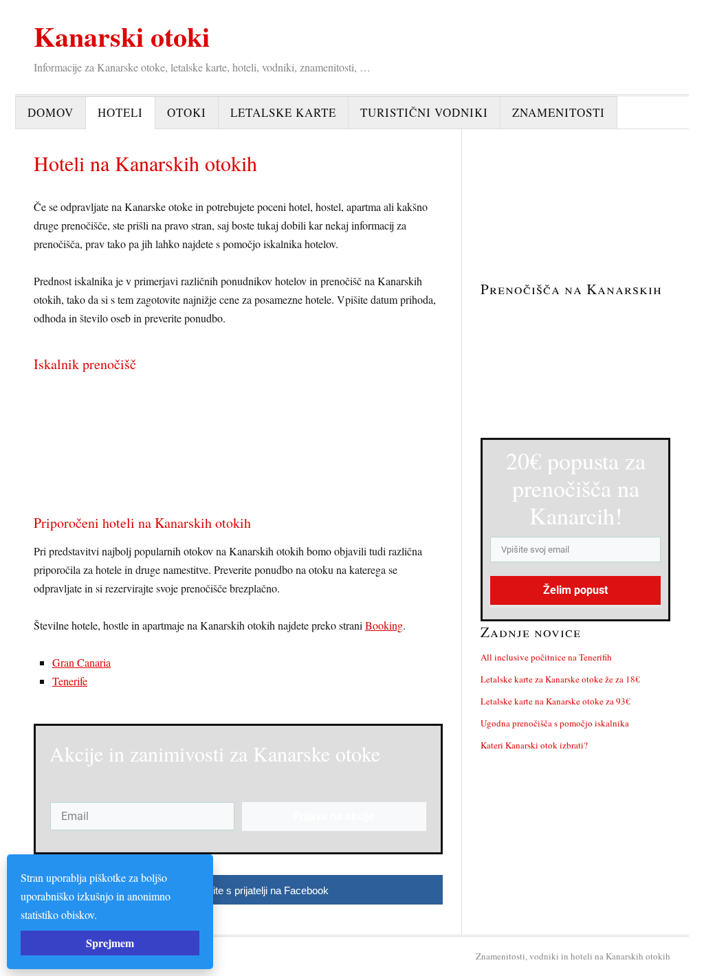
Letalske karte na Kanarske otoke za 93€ (555, 701)
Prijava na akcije (334, 816)
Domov (51, 112)
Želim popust (575, 590)
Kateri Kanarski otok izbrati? (534, 745)
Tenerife (69, 681)
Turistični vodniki (424, 112)
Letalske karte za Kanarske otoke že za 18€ (560, 679)
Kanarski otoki (122, 36)
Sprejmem (110, 943)
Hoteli (120, 112)
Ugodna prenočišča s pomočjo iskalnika (555, 723)
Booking (384, 625)
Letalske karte (283, 112)
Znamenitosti (558, 112)
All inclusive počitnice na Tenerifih (546, 657)
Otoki (186, 112)
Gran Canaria (81, 662)
